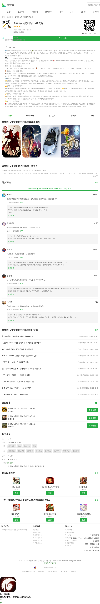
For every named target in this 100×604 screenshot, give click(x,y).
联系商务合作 (37, 535)
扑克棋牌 (75, 451)
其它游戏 (48, 451)
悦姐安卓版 (16, 487)
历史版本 (74, 115)
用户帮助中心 (69, 530)
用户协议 (68, 535)
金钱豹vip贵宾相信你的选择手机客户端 (14, 530)
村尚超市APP (84, 487)
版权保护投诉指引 (71, 540)
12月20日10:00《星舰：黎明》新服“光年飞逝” (19, 355)
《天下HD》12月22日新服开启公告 (15, 362)
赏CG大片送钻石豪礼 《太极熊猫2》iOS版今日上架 (21, 368)
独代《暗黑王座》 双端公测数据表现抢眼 (17, 349)
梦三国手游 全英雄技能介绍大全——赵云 (17, 336)
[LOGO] (8, 5)
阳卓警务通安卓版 (50, 514)
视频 (92, 115)
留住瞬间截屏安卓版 (84, 514)
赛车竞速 (11, 451)
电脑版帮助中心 (70, 532)
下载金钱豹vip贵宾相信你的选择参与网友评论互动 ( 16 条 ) (50, 188)
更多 (96, 182)
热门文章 (52, 115)
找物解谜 (21, 451)
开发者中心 (36, 532)
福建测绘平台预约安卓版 (50, 487)
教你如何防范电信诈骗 (91, 550)
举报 (1, 601)
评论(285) (30, 115)
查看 (16, 493)
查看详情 (92, 410)
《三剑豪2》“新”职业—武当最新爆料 (16, 375)
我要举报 (68, 545)
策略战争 (27, 446)
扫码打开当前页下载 (89, 33)
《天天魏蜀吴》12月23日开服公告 (15, 394)
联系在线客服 (94, 547)
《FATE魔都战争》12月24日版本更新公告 (18, 381)
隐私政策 (10, 463)
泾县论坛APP (16, 514)
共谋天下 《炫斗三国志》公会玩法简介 (16, 388)
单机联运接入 (37, 543)
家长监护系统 (69, 543)
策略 (19, 446)
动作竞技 (11, 446)
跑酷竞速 (30, 451)
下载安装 (28, 30)
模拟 (34, 446)
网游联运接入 (37, 540)
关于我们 (36, 530)
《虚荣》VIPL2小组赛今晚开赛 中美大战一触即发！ (21, 342)
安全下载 (63, 38)
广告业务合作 (37, 538)
